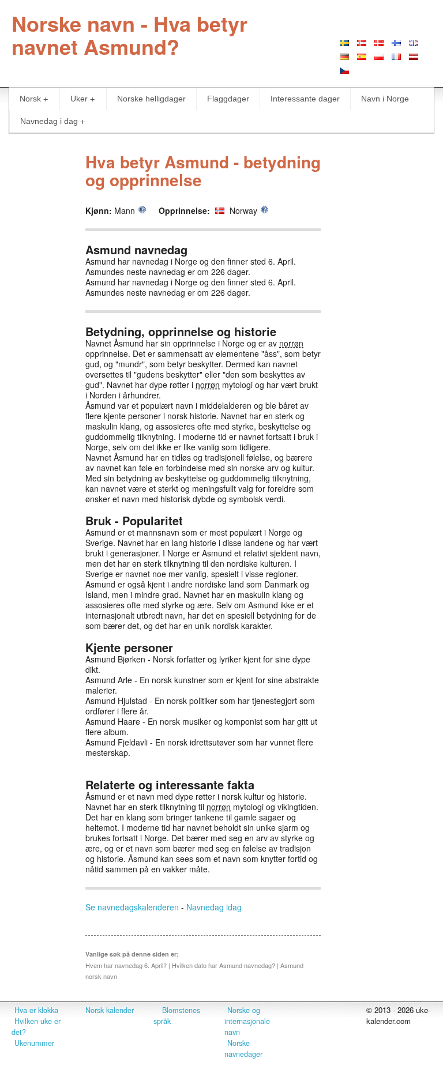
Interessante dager (305, 98)
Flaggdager (228, 98)
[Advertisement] (383, 318)
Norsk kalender (109, 1010)
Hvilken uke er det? (36, 1026)
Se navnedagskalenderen (132, 907)
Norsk (30, 98)
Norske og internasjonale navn (247, 1021)
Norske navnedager (243, 1048)
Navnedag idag (214, 907)
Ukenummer (34, 1043)
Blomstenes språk (176, 1015)
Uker (79, 98)
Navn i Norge (385, 98)
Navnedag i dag (49, 121)
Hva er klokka (36, 1010)
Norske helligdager (151, 98)
